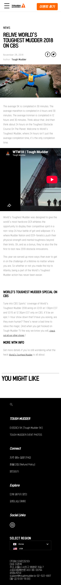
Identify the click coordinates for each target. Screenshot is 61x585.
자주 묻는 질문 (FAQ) (20, 457)
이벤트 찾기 (47, 6)
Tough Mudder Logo (19, 5)
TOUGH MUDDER (20, 418)
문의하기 (14, 471)
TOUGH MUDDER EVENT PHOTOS (26, 434)
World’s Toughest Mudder (21, 354)
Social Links (18, 515)
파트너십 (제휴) (18, 501)
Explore (15, 485)
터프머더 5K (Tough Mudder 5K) (26, 427)
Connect (15, 448)
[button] (30, 405)
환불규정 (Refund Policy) (22, 464)
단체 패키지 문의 (18, 494)
